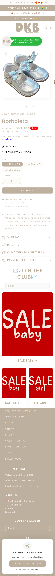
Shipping (5, 132)
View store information (16, 206)
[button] (3, 28)
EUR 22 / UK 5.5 (12, 164)
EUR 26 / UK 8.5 (12, 170)
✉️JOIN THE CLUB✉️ (14, 416)
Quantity (6, 175)
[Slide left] (22, 106)
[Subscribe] (47, 286)
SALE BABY (26, 360)
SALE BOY (12, 403)
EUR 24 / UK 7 (33, 164)
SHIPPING (9, 429)
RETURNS (9, 435)
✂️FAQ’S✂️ (10, 452)
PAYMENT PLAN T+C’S (15, 446)
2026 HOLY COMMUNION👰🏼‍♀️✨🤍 (20, 410)
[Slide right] (33, 106)
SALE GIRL (39, 403)
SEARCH (9, 422)
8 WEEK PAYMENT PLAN (18, 151)
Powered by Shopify (37, 575)
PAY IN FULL (11, 146)
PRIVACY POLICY (13, 459)
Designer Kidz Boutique (23, 575)
